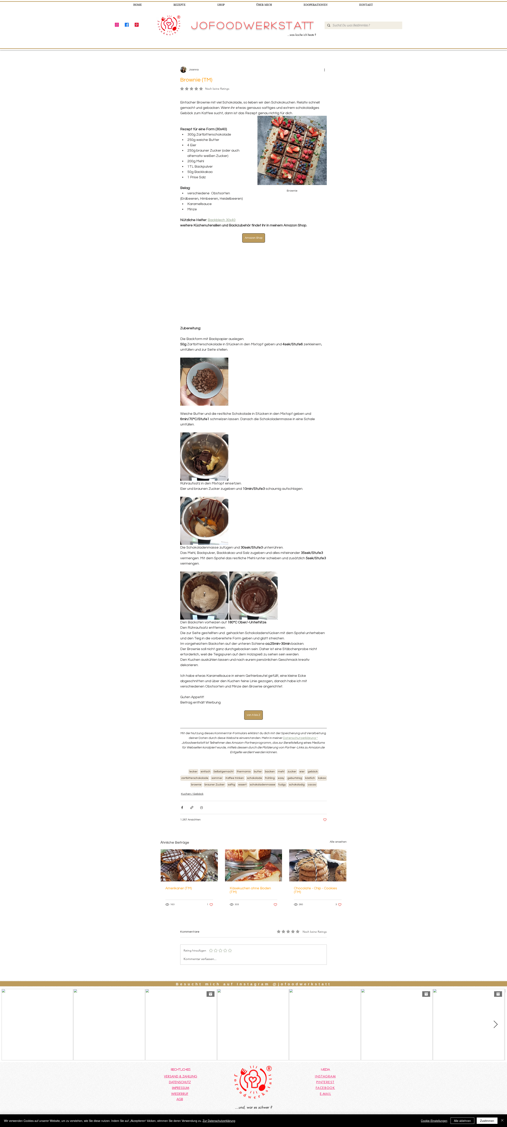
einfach (205, 758)
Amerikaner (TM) (178, 874)
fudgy (282, 771)
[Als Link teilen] (192, 794)
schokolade (254, 764)
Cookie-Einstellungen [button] (434, 1121)
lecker (193, 758)
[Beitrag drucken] (201, 794)
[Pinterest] (137, 25)
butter (258, 758)
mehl (281, 758)
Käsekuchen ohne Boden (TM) (250, 876)
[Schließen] (502, 1121)
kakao (322, 764)
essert (242, 771)
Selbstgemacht (223, 758)
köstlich (310, 764)
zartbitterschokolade (194, 764)
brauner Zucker (215, 771)
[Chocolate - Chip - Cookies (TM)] (317, 852)
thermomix (244, 758)
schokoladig (297, 771)
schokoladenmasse (262, 771)
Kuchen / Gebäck (192, 780)
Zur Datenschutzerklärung (219, 1121)
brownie (196, 771)
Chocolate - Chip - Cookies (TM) (315, 876)
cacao (312, 771)
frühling (270, 764)
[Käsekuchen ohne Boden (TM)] (253, 852)
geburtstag (294, 764)
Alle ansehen (338, 828)
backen (270, 758)
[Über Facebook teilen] (182, 794)
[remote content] (253, 277)
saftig (231, 771)
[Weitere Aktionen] (324, 69)
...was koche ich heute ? (301, 35)
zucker (292, 758)
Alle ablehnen (462, 1121)
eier (302, 758)
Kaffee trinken (235, 764)
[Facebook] (127, 25)
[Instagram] (117, 25)
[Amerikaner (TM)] (189, 852)
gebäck (313, 758)
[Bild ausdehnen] (204, 368)
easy (281, 764)
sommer (217, 764)
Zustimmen (487, 1121)
